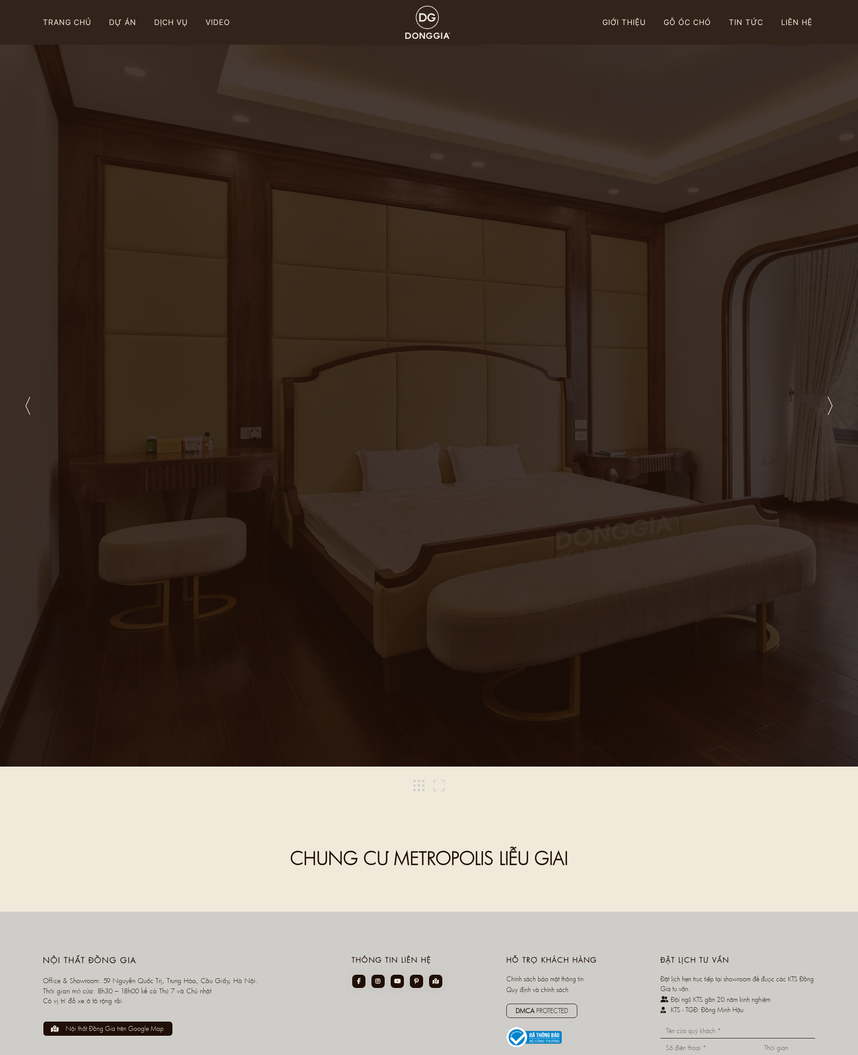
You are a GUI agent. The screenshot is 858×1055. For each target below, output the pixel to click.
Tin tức (746, 22)
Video (218, 22)
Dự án (122, 22)
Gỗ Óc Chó (687, 22)
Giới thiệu (624, 22)
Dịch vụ (171, 22)
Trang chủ (67, 22)
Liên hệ (796, 22)
